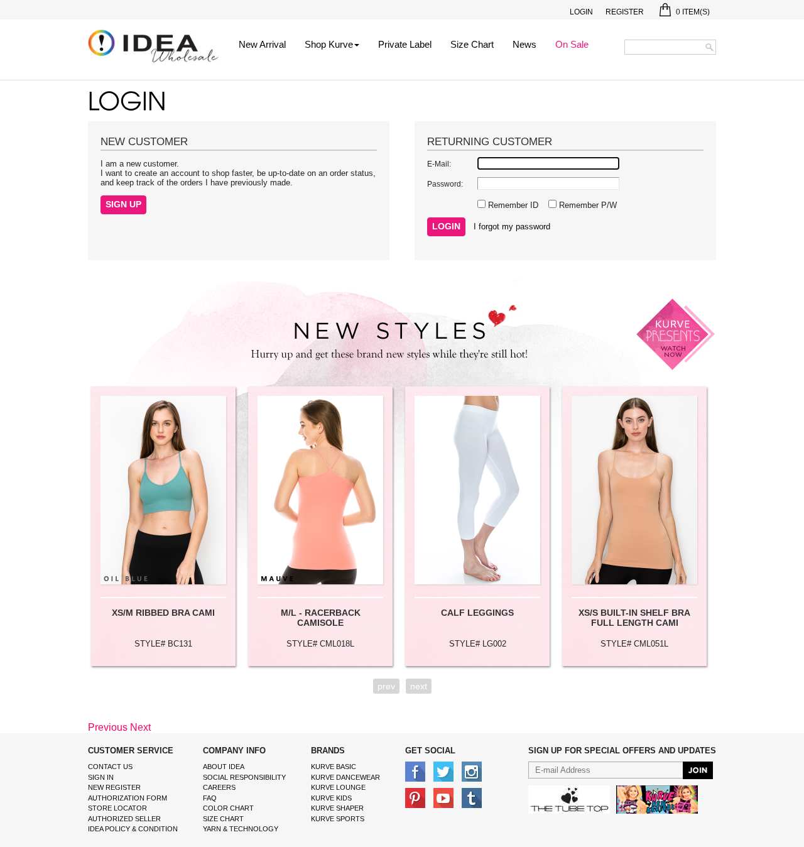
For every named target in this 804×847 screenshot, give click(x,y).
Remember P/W (587, 205)
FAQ (210, 798)
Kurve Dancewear (345, 777)
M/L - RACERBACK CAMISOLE (321, 618)
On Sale (572, 44)
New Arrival (262, 44)
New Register (114, 787)
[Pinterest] (415, 797)
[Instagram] (472, 771)
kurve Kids (331, 798)
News (524, 44)
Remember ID (512, 205)
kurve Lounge (338, 787)
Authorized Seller (124, 818)
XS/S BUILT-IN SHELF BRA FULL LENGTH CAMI (634, 618)
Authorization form (127, 798)
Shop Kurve (329, 44)
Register (625, 12)
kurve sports (337, 818)
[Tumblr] (472, 797)
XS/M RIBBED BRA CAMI (163, 613)
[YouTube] (443, 797)
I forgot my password (512, 226)
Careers (219, 787)
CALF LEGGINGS (477, 613)
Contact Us (110, 766)
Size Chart (472, 44)
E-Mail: (439, 164)
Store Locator (117, 808)
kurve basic (333, 766)
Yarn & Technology (240, 829)
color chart (228, 808)
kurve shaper (337, 808)
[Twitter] (443, 771)
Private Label (405, 44)
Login (581, 12)
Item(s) (693, 12)
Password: (445, 184)
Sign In (101, 777)
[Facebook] (415, 771)
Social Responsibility (244, 777)
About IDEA (223, 766)
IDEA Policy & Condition (133, 829)
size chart (223, 818)
